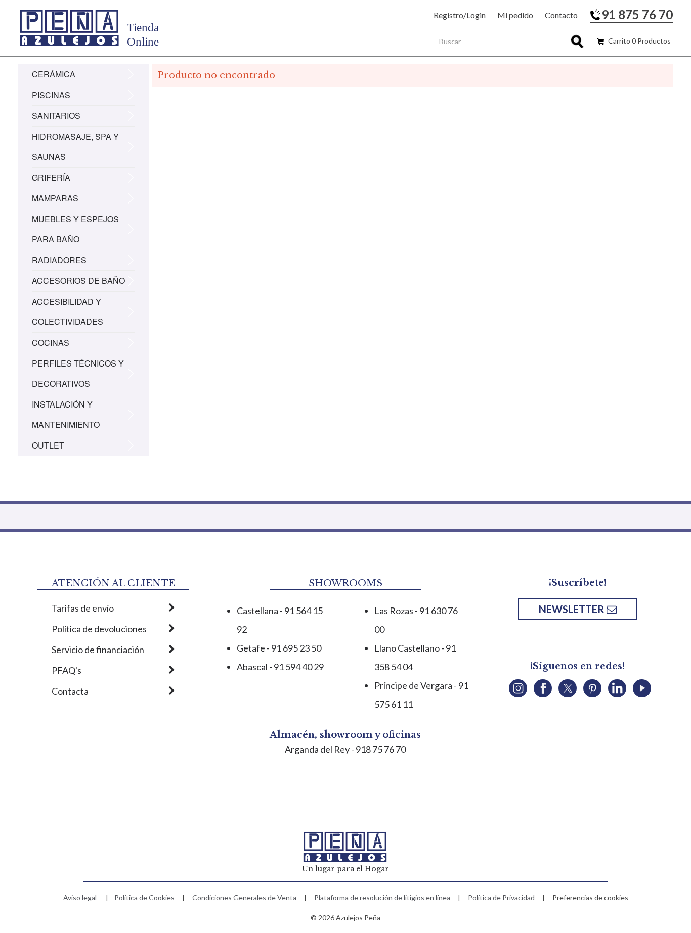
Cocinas (50, 342)
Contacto (561, 15)
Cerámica (53, 74)
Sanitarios (56, 115)
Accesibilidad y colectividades (67, 312)
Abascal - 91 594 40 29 (280, 666)
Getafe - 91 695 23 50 (279, 648)
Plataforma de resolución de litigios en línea (382, 897)
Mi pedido (515, 15)
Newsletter (573, 609)
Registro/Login (460, 15)
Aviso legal (80, 897)
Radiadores (59, 260)
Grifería (51, 177)
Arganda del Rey (317, 749)
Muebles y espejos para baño (75, 229)
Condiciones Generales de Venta (244, 897)
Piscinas (51, 95)
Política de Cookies (144, 897)
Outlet (48, 445)
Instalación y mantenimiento (66, 414)
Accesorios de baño (78, 281)
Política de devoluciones (99, 628)
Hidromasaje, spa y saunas (75, 147)
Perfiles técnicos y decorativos (78, 373)
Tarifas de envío (83, 608)
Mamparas (55, 198)
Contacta (70, 691)
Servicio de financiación (98, 649)
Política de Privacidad (501, 897)
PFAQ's (66, 670)
